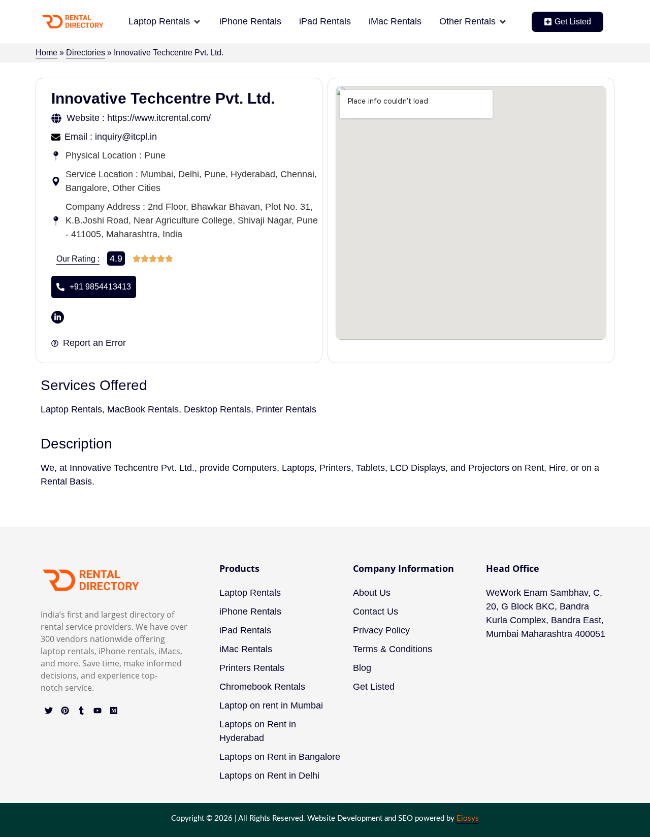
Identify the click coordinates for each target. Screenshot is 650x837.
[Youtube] (97, 710)
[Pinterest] (65, 710)
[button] (165, 21)
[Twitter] (49, 710)
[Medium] (114, 710)
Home (46, 52)
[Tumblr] (81, 710)
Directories (85, 52)
